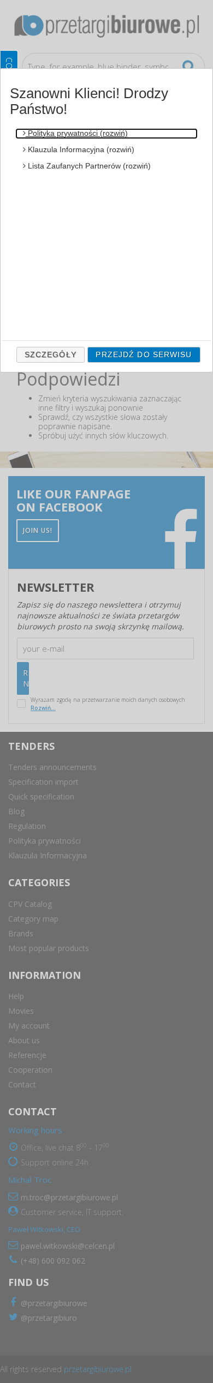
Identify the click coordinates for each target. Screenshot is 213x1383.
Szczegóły (50, 354)
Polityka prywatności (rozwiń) (77, 133)
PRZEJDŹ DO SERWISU (144, 354)
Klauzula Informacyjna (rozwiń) (80, 149)
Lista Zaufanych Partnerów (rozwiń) (88, 165)
